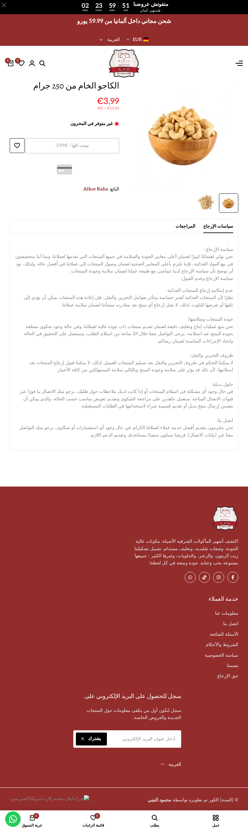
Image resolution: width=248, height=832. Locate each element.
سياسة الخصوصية (221, 655)
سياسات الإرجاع (218, 226)
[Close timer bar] (3, 5)
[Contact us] (13, 819)
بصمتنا (232, 665)
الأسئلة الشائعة (224, 634)
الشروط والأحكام (222, 644)
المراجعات (185, 226)
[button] (17, 145)
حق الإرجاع (227, 676)
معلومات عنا (226, 613)
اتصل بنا (230, 623)
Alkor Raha (95, 189)
